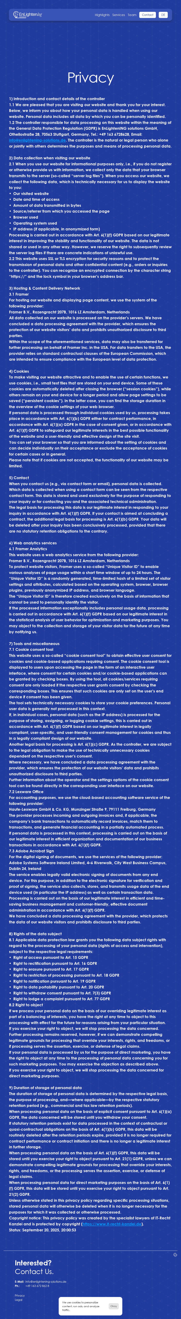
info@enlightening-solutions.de (45, 1281)
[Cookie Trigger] (175, 1255)
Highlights (102, 15)
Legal (18, 1300)
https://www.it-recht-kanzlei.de (112, 1224)
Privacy (20, 1295)
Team (132, 15)
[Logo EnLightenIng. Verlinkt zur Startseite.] (27, 15)
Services (118, 15)
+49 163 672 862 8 (37, 1286)
